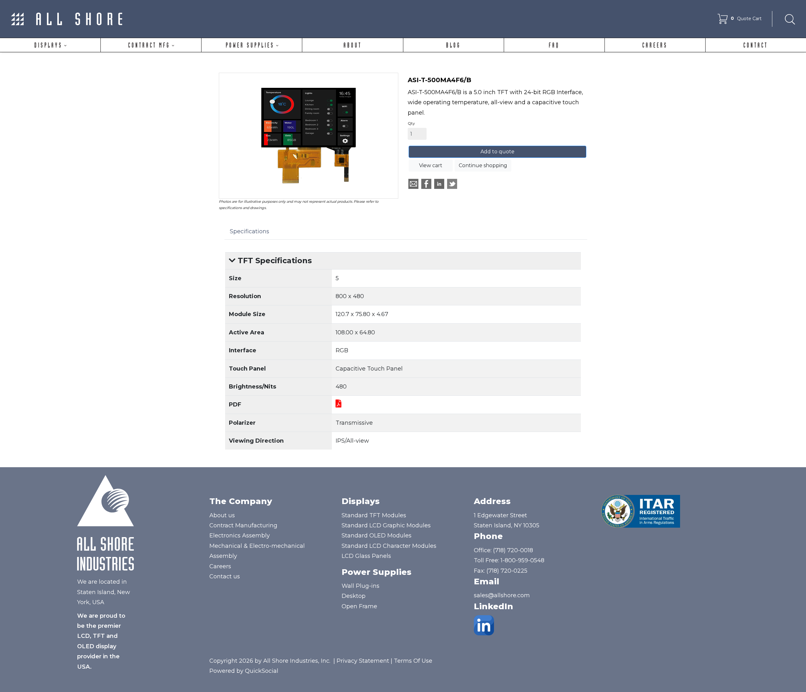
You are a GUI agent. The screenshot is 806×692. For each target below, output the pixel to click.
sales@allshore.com (502, 595)
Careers (220, 566)
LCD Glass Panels (366, 556)
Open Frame (359, 606)
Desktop (354, 596)
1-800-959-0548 (522, 560)
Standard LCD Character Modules (389, 545)
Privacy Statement (363, 660)
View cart (430, 165)
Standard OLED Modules (377, 535)
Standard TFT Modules (374, 515)
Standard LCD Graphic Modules (386, 525)
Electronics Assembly (239, 535)
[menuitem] (50, 45)
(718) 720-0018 (513, 550)
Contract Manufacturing (243, 525)
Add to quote (497, 152)
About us (222, 515)
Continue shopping (483, 165)
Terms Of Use (413, 660)
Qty (411, 123)
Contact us (224, 576)
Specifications (249, 231)
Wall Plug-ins (360, 585)
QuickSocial (261, 670)
